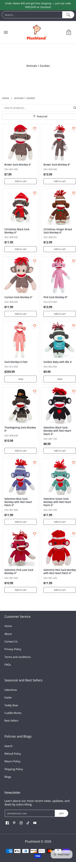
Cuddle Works (12, 713)
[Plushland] (36, 32)
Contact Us (10, 641)
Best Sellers (11, 720)
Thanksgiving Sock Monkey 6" (20, 429)
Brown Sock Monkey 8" (56, 164)
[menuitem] (38, 15)
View (20, 379)
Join (61, 813)
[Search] (68, 14)
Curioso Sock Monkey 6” (18, 297)
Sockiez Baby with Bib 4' (57, 362)
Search (8, 746)
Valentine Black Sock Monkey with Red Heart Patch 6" (57, 431)
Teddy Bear (11, 705)
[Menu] (6, 32)
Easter (8, 697)
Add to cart (21, 181)
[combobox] (32, 14)
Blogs (7, 776)
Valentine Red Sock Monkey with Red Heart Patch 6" (59, 571)
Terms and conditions (17, 657)
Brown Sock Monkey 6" (17, 164)
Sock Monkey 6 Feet (15, 362)
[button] (68, 32)
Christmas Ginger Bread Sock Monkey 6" (57, 231)
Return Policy (12, 761)
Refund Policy (12, 753)
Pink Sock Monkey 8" (55, 297)
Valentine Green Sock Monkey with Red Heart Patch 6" (57, 502)
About (8, 634)
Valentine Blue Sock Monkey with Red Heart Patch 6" (18, 502)
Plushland (32, 841)
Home (5, 98)
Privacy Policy (12, 649)
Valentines (10, 690)
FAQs (7, 664)
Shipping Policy (13, 769)
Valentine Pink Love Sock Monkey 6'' (18, 571)
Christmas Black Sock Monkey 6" (16, 231)
